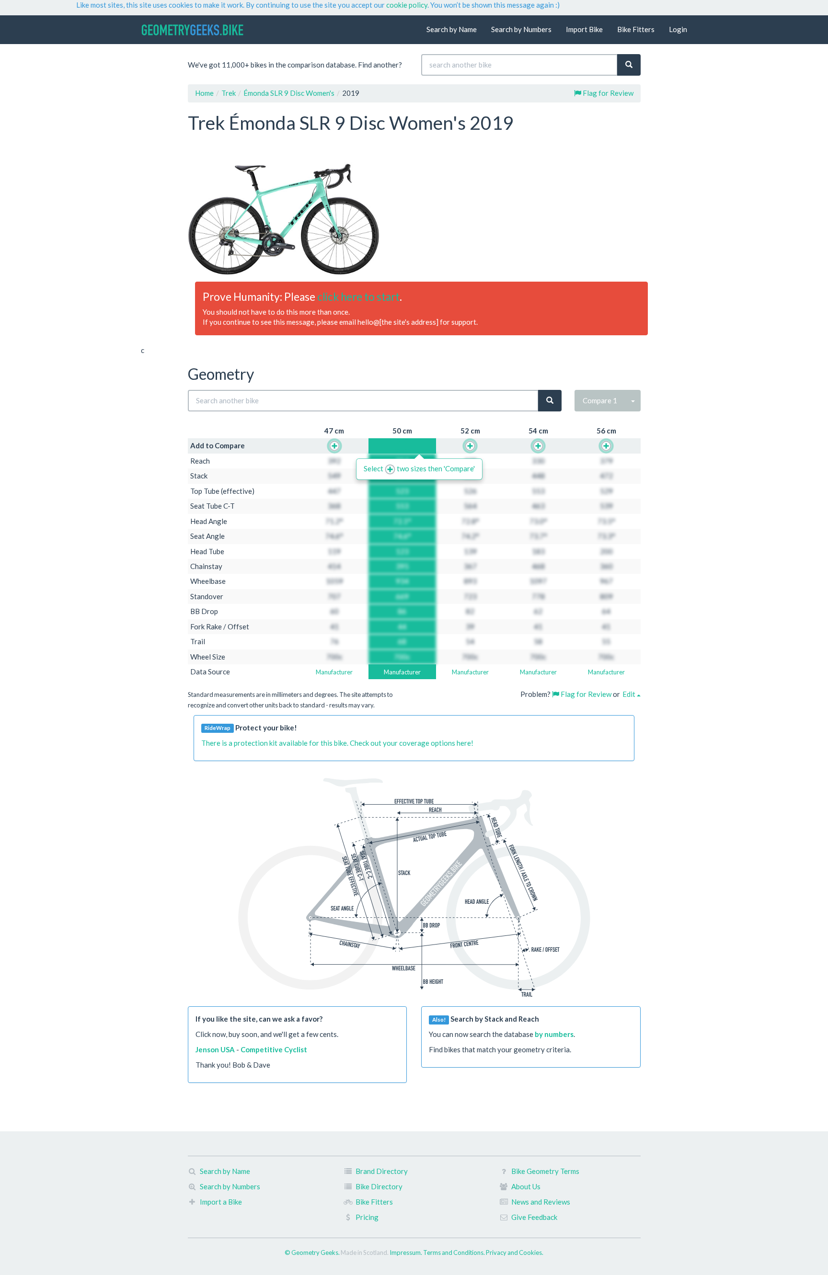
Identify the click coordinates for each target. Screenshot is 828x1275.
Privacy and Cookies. (514, 1252)
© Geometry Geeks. (313, 1252)
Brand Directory (382, 1171)
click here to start (358, 296)
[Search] (629, 65)
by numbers (554, 1034)
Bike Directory (379, 1186)
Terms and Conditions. (454, 1252)
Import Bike (584, 29)
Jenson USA (215, 1049)
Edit (629, 694)
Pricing (367, 1217)
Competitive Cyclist (274, 1049)
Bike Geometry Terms (545, 1171)
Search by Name (451, 29)
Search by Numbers (521, 29)
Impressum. (406, 1252)
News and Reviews (540, 1201)
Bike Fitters (636, 29)
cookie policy (406, 4)
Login (678, 29)
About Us (525, 1186)
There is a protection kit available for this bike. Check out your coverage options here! (337, 743)
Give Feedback (534, 1217)
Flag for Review (607, 93)
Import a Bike (221, 1201)
